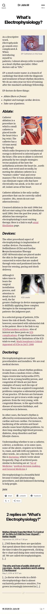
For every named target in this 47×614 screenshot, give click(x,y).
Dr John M (23, 5)
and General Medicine (13, 469)
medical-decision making (27, 466)
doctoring (14, 457)
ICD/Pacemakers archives (15, 329)
